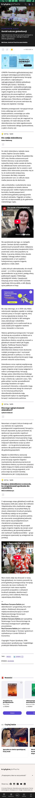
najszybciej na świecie (15, 316)
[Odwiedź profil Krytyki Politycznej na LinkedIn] (25, 784)
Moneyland (5, 504)
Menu (31, 796)
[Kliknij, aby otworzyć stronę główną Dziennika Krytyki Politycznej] (17, 795)
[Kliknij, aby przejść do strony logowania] (33, 4)
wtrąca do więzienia (8, 104)
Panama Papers (21, 345)
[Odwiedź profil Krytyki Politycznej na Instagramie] (14, 784)
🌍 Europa (17, 656)
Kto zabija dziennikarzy (11, 138)
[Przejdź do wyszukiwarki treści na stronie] (25, 4)
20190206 (11, 661)
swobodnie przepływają (22, 87)
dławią (28, 283)
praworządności (7, 323)
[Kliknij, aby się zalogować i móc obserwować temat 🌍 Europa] (22, 657)
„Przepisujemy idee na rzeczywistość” (13, 775)
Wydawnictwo (11, 796)
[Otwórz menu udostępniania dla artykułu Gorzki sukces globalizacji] (7, 49)
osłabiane (28, 97)
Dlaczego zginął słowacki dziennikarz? (12, 409)
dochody (21, 84)
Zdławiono (29, 247)
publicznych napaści (8, 276)
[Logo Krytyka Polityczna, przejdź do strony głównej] (10, 4)
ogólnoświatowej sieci (24, 72)
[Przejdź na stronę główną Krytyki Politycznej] (10, 769)
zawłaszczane (6, 99)
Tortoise (21, 631)
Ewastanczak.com (27, 790)
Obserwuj (24, 796)
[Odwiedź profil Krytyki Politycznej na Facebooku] (11, 784)
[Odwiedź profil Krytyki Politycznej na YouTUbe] (21, 784)
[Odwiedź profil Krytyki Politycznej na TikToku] (18, 784)
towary (14, 84)
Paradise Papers (7, 347)
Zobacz (12, 713)
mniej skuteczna (22, 474)
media (9, 656)
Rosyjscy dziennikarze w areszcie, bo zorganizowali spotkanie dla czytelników (16, 486)
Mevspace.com (14, 790)
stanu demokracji (7, 321)
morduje (20, 104)
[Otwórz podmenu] (32, 775)
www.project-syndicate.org (11, 643)
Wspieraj (4, 796)
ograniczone (5, 94)
